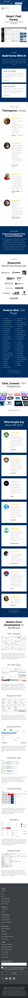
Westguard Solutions (16, 987)
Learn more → (6, 80)
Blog (2, 893)
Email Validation (20, 332)
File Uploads (6, 334)
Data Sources (20, 328)
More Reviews (14, 611)
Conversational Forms (21, 324)
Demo (2, 896)
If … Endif (19, 340)
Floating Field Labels (21, 334)
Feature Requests (5, 919)
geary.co (14, 166)
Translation (19, 365)
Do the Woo (20, 135)
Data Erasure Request (6, 947)
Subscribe (14, 973)
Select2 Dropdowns (21, 357)
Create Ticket (4, 909)
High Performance (21, 338)
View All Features (14, 371)
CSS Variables (20, 326)
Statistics (5, 363)
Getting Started (5, 898)
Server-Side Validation (22, 359)
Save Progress (20, 355)
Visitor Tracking (6, 367)
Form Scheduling (7, 336)
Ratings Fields (20, 349)
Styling (18, 363)
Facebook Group (5, 917)
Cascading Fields (7, 322)
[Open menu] (24, 8)
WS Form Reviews (5, 922)
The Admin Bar (15, 218)
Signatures (5, 361)
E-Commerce (6, 332)
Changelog (4, 934)
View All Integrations (14, 410)
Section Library (6, 357)
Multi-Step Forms (7, 347)
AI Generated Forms (7, 320)
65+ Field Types (14, 665)
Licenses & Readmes (6, 949)
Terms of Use (4, 954)
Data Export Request (6, 944)
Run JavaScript (20, 353)
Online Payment (20, 347)
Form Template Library (7, 936)
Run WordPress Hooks (8, 355)
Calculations (19, 320)
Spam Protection (20, 361)
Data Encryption (6, 328)
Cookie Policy (4, 957)
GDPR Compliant (7, 338)
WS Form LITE (4, 939)
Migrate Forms (20, 345)
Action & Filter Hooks (21, 318)
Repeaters (5, 351)
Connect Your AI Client (9, 86)
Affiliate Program (5, 928)
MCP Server (6, 345)
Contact (3, 911)
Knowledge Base (5, 901)
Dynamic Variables (21, 330)
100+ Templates (14, 634)
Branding (3, 931)
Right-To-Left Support (8, 353)
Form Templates (20, 336)
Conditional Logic (7, 324)
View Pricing (18, 3)
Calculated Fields (14, 789)
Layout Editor (20, 342)
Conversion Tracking (7, 326)
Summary (5, 365)
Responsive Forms (21, 351)
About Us (3, 891)
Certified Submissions (21, 322)
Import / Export (6, 342)
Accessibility (6, 318)
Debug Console (6, 330)
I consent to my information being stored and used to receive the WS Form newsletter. (15, 968)
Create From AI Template (9, 71)
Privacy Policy (5, 952)
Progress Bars (6, 349)
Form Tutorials (5, 903)
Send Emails (6, 359)
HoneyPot (5, 340)
